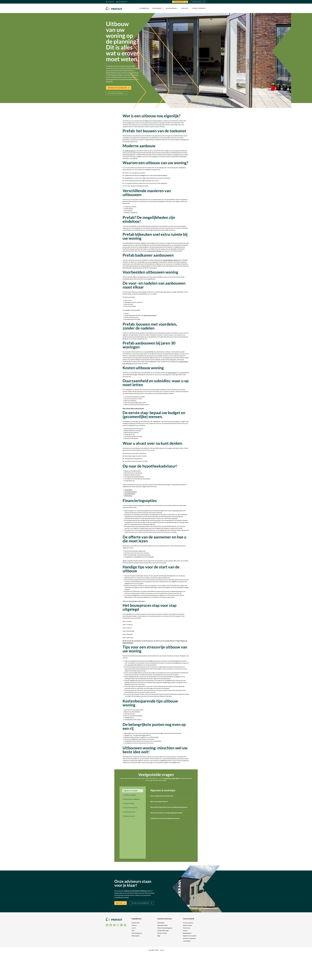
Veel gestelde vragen (163, 930)
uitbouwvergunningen (149, 315)
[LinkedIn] (111, 925)
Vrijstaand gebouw (137, 933)
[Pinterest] (114, 925)
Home (162, 950)
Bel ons (119, 903)
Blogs (158, 935)
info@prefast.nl (123, 1)
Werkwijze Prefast (162, 925)
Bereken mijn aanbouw (117, 88)
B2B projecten (136, 935)
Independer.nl (128, 490)
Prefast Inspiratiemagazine (164, 928)
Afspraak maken (197, 1)
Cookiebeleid (186, 941)
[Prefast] (114, 8)
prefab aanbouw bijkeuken (154, 251)
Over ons (184, 8)
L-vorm (134, 928)
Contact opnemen (198, 8)
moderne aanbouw (130, 150)
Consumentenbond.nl (131, 491)
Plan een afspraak (115, 93)
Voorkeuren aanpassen (189, 938)
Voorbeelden (144, 8)
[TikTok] (121, 925)
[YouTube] (125, 925)
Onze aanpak (156, 8)
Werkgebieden (187, 933)
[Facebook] (107, 925)
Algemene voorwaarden (189, 935)
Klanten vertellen (162, 933)
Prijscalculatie (179, 1)
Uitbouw (134, 925)
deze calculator (172, 372)
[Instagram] (118, 925)
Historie (185, 930)
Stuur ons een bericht (140, 903)
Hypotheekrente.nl (130, 493)
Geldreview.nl (128, 495)
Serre (133, 930)
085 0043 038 (111, 1)
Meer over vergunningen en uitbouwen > (134, 601)
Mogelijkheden (171, 8)
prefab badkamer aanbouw (170, 260)
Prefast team (186, 928)
